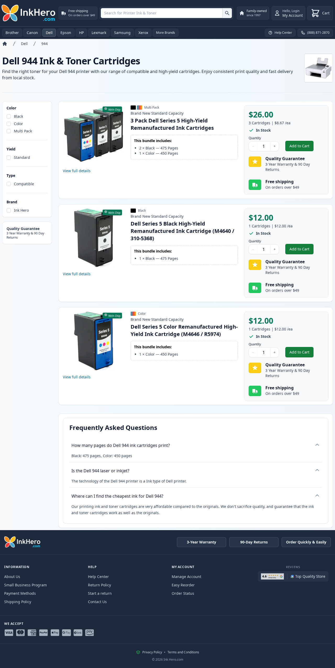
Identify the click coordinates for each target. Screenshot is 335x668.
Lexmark (99, 32)
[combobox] (166, 13)
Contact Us (97, 601)
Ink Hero (21, 210)
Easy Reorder (183, 584)
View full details (77, 170)
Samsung (122, 32)
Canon (32, 32)
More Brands (165, 32)
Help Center (98, 576)
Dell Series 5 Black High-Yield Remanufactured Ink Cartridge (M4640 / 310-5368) (182, 231)
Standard (22, 157)
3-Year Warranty (201, 542)
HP (81, 32)
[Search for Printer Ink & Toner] (227, 13)
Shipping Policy (17, 601)
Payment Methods (20, 593)
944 (44, 43)
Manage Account (186, 576)
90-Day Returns (254, 542)
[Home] (4, 43)
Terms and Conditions (183, 652)
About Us (12, 576)
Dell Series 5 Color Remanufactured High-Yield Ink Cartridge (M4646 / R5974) (184, 330)
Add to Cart (301, 147)
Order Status (183, 593)
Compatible (24, 183)
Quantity (255, 138)
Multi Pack (23, 130)
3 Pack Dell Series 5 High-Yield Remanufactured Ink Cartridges (172, 124)
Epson (65, 32)
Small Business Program (25, 584)
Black (18, 116)
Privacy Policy (152, 652)
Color (18, 123)
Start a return (100, 593)
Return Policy (99, 584)
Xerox (143, 32)
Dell (49, 32)
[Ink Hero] (29, 13)
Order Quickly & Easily (306, 542)
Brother (12, 32)
